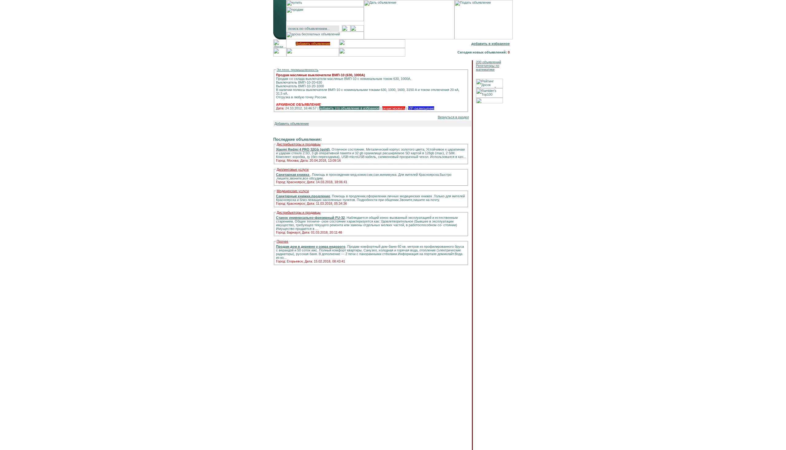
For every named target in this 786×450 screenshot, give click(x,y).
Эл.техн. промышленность (297, 70)
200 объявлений (488, 62)
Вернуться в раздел (453, 117)
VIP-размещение (421, 108)
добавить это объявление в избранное (349, 108)
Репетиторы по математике (487, 67)
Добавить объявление (313, 43)
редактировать (393, 108)
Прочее (282, 241)
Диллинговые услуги (293, 169)
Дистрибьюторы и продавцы (299, 144)
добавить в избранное (490, 43)
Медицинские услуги (293, 191)
